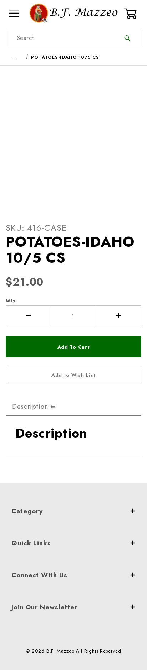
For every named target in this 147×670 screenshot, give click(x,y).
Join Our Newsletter (44, 607)
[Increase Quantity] (118, 315)
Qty (11, 300)
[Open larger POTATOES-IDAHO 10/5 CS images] (73, 138)
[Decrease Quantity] (28, 315)
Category (27, 511)
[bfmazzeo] (73, 13)
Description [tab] (30, 406)
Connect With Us (39, 575)
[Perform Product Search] (127, 38)
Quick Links (31, 543)
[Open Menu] (15, 13)
